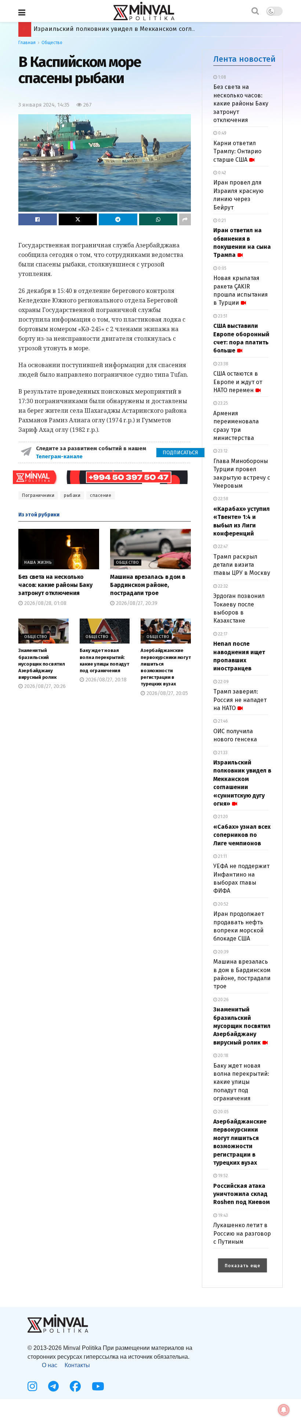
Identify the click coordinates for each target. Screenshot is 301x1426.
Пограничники (38, 495)
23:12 (222, 451)
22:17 (222, 634)
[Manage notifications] (284, 1410)
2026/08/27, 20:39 (136, 603)
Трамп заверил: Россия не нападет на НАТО (239, 700)
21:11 (222, 856)
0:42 (221, 172)
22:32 (222, 586)
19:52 (222, 1175)
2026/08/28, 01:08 (44, 603)
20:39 (223, 951)
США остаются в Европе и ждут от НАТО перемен (237, 382)
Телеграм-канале (60, 456)
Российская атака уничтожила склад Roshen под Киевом (241, 1194)
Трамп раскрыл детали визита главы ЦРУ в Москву (241, 565)
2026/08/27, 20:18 (105, 680)
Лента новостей (244, 59)
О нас (49, 1365)
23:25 (222, 403)
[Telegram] (53, 1386)
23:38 (222, 363)
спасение (100, 495)
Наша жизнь (38, 562)
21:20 (222, 816)
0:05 (221, 268)
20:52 (222, 904)
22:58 (222, 498)
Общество (51, 42)
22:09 (223, 681)
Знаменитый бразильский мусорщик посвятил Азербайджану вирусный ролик (41, 664)
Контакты (77, 1365)
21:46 (222, 721)
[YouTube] (98, 1386)
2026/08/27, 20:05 (166, 693)
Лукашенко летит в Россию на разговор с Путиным (242, 1233)
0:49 (221, 133)
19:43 (222, 1215)
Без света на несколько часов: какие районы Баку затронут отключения (55, 585)
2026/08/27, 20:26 (44, 686)
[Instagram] (32, 1386)
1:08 (221, 77)
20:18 (222, 1055)
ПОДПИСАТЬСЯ (180, 452)
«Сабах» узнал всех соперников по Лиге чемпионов (113, 29)
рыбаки (72, 495)
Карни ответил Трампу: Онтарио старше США (237, 151)
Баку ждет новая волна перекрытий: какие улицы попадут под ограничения (241, 1082)
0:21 (221, 220)
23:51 (222, 316)
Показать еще (242, 1265)
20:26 (223, 999)
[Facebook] (75, 1386)
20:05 (223, 1111)
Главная (27, 42)
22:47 (222, 546)
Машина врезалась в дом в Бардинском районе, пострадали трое (147, 585)
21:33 (222, 752)
